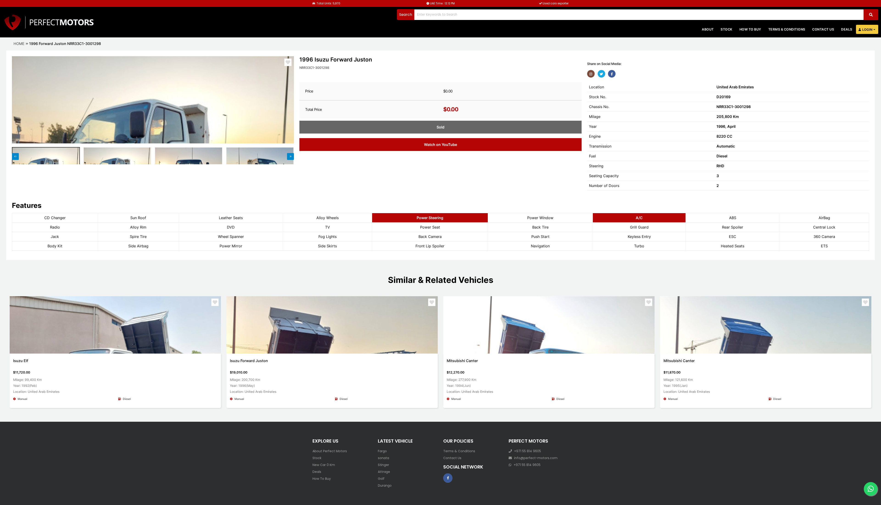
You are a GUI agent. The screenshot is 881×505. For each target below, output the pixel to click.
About (708, 29)
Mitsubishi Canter (462, 360)
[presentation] (17, 99)
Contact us (823, 29)
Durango (385, 485)
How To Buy (321, 478)
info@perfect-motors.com (536, 458)
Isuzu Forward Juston (249, 360)
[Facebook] (612, 74)
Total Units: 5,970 (328, 3)
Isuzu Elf (20, 360)
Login (867, 29)
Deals (846, 29)
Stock (726, 29)
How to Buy (750, 29)
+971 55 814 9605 (527, 451)
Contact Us (452, 458)
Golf (381, 478)
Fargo (382, 451)
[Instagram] (591, 74)
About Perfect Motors (329, 451)
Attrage (384, 471)
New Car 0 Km (323, 465)
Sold (440, 127)
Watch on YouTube (440, 144)
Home (19, 43)
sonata (383, 458)
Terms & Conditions (786, 29)
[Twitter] (601, 74)
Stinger (383, 465)
